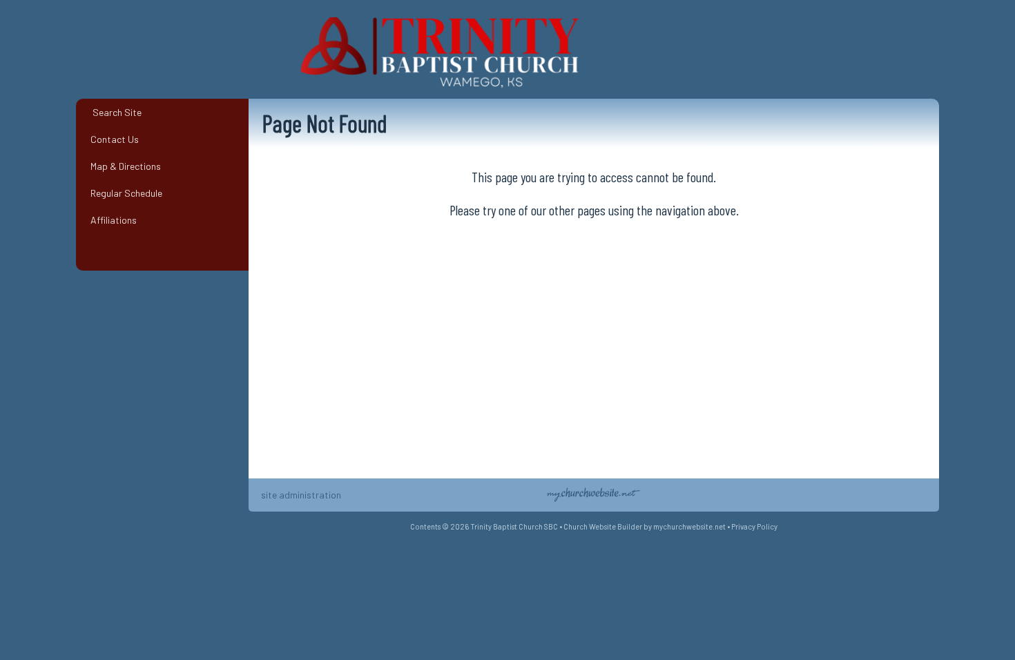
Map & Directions (123, 166)
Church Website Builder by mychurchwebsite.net (644, 526)
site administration (301, 495)
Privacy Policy (754, 526)
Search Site (114, 112)
